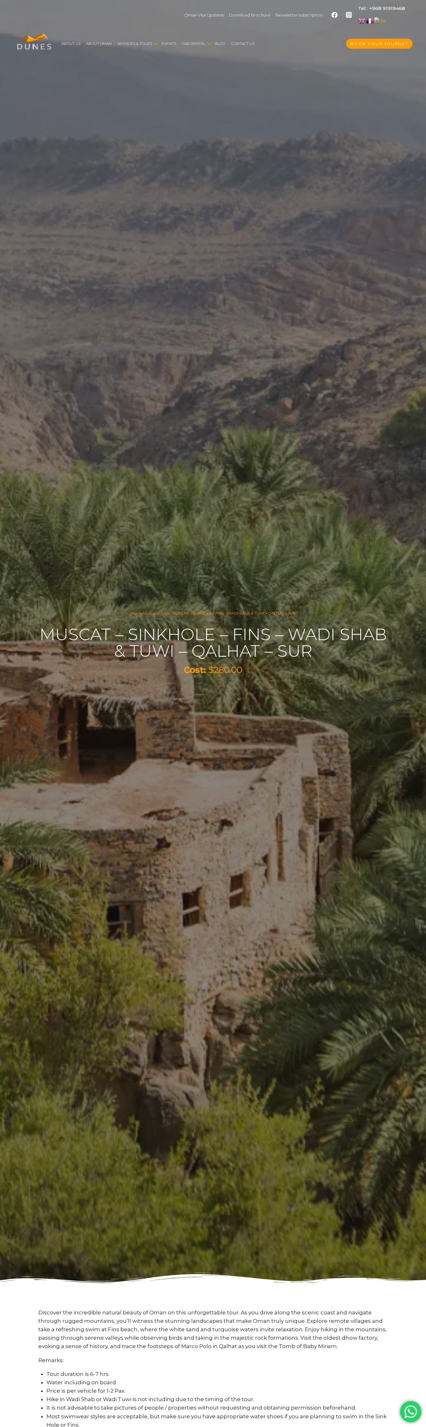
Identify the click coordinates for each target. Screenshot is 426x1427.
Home (136, 613)
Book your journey (379, 43)
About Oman (99, 43)
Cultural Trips (157, 613)
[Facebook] (335, 15)
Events (169, 43)
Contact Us (242, 43)
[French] (370, 20)
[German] (380, 20)
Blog (220, 43)
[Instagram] (349, 15)
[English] (362, 20)
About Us (70, 43)
